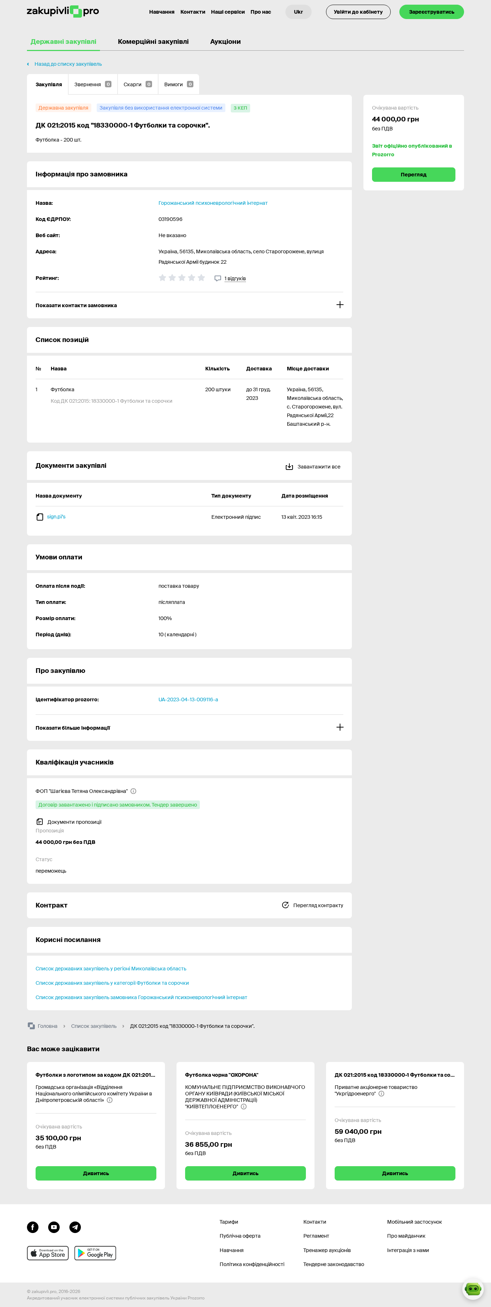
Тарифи (229, 1222)
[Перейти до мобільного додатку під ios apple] (48, 1253)
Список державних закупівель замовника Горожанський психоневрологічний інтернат (141, 997)
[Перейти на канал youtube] (54, 1226)
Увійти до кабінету (358, 12)
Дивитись (96, 1173)
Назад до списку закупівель (68, 64)
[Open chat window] (473, 1289)
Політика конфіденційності (252, 1264)
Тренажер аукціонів (327, 1250)
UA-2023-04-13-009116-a (188, 699)
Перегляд (414, 174)
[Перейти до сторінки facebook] (32, 1226)
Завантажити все (318, 466)
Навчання (162, 12)
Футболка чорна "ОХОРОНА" (221, 1075)
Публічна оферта (240, 1236)
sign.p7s (56, 516)
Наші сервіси (228, 12)
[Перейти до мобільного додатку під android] (95, 1253)
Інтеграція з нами (408, 1250)
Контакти (192, 12)
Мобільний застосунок (414, 1222)
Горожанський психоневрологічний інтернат (213, 203)
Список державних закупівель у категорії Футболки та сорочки (112, 983)
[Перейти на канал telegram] (75, 1226)
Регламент (316, 1236)
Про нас (261, 12)
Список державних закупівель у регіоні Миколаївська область (111, 968)
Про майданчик (406, 1236)
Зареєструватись (431, 12)
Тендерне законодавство (333, 1264)
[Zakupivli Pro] (63, 11)
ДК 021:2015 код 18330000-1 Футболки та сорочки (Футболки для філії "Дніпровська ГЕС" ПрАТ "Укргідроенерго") (395, 1075)
